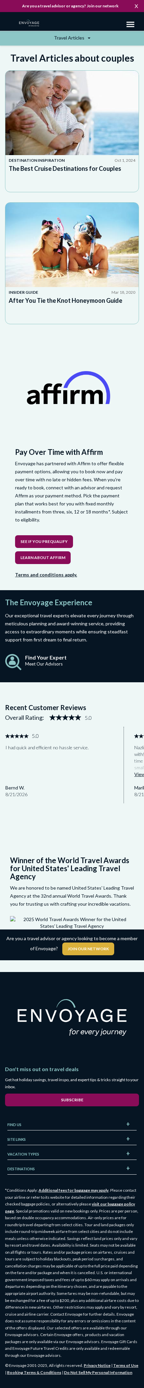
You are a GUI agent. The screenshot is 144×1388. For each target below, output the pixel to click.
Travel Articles (69, 38)
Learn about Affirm (42, 557)
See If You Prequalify (44, 541)
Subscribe (72, 1099)
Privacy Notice (97, 1365)
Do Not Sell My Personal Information (98, 1372)
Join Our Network (88, 948)
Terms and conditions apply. (46, 574)
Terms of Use (125, 1365)
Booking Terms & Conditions (34, 1372)
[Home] (31, 24)
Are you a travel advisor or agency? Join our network (70, 5)
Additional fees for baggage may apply (74, 1190)
